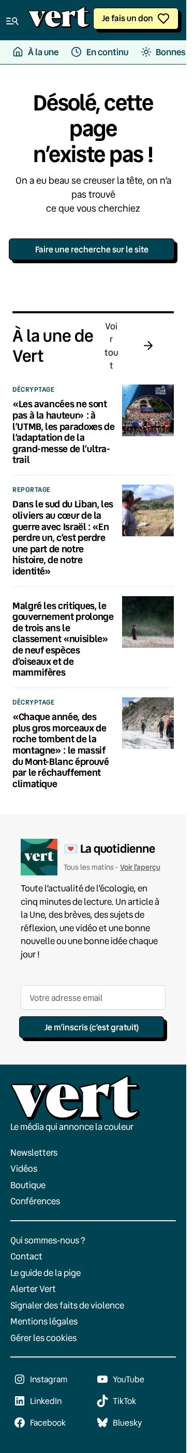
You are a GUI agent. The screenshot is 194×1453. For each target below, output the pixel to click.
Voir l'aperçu (140, 867)
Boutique (28, 1185)
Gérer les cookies (43, 1338)
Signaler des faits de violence (67, 1305)
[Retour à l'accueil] (59, 20)
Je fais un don (127, 17)
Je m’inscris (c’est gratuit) (91, 1026)
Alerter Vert (33, 1289)
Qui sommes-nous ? (47, 1240)
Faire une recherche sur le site (91, 249)
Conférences (35, 1201)
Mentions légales (44, 1321)
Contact (26, 1256)
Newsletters (33, 1152)
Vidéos (23, 1168)
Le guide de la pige (45, 1273)
